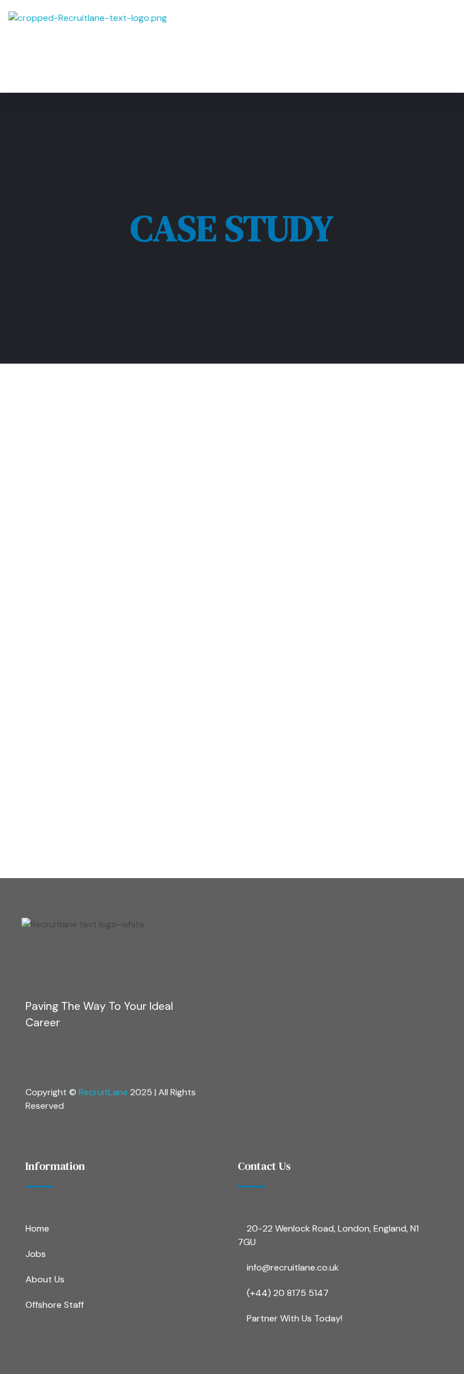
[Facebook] (34, 1056)
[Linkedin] (124, 1056)
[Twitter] (168, 1056)
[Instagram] (79, 1056)
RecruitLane (103, 1092)
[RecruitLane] (217, 46)
